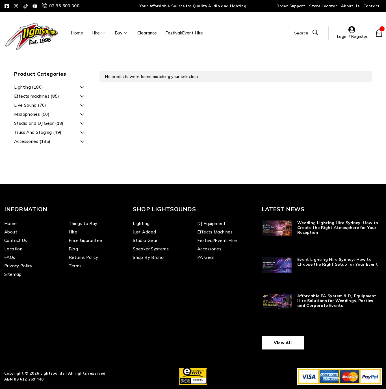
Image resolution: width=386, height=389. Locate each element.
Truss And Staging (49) (37, 132)
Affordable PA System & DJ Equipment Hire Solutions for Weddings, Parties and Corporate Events (336, 300)
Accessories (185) (32, 141)
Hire (96, 33)
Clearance (147, 33)
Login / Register (352, 36)
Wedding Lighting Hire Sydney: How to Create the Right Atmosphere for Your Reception (337, 227)
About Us (350, 6)
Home (77, 33)
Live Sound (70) (30, 105)
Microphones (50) (31, 114)
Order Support (290, 6)
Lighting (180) (28, 87)
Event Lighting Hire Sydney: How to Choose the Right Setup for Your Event (337, 262)
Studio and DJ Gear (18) (39, 123)
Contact (371, 6)
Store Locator (323, 6)
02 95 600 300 (64, 5)
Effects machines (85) (36, 96)
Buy (118, 33)
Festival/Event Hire (184, 33)
